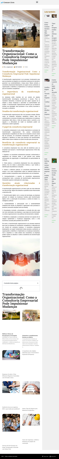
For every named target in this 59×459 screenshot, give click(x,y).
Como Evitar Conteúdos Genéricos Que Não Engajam (47, 29)
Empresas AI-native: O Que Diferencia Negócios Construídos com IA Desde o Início (10, 376)
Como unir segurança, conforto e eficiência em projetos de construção (30, 441)
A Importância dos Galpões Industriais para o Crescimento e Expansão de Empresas (30, 352)
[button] (37, 2)
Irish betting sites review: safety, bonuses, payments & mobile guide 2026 (47, 169)
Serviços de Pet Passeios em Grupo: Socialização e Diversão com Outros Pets (10, 447)
